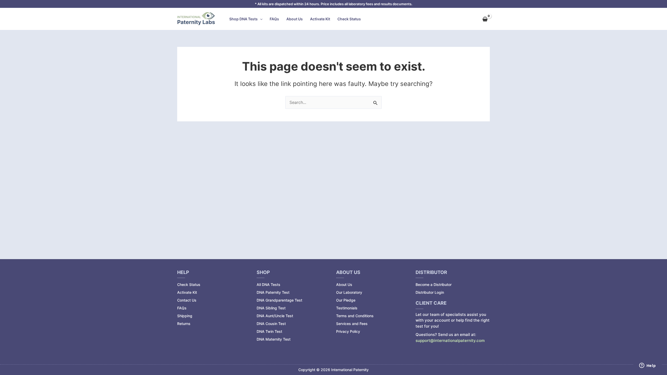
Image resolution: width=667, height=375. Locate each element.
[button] (260, 19)
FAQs (274, 19)
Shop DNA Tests (243, 19)
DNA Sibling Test (271, 308)
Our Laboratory (349, 292)
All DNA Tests (268, 284)
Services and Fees (352, 323)
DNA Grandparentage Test (279, 300)
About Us (294, 19)
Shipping (184, 316)
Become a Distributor (434, 284)
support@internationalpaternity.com (450, 340)
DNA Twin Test (269, 331)
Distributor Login (430, 292)
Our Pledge (345, 300)
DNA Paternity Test (273, 292)
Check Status (349, 19)
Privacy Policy (348, 331)
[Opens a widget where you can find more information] (647, 365)
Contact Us (186, 300)
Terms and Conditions (355, 316)
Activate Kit (320, 19)
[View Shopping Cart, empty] (485, 19)
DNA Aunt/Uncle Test (275, 316)
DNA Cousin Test (271, 323)
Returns (183, 323)
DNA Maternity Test (274, 339)
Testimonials (346, 308)
